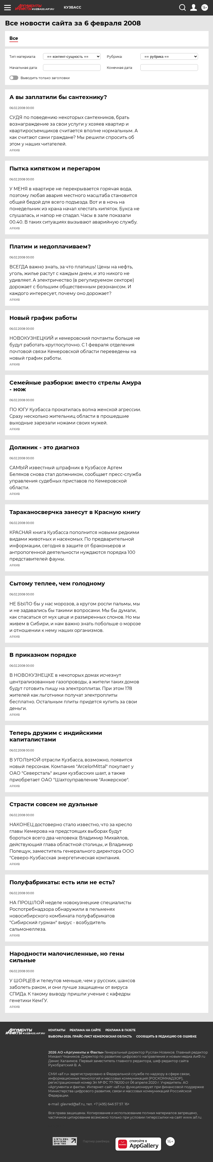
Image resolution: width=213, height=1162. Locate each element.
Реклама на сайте (85, 1030)
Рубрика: (115, 57)
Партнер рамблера (96, 1141)
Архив (14, 150)
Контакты (56, 1030)
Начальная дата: (23, 68)
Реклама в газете (120, 1030)
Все (13, 38)
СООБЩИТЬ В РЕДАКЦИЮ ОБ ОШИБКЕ (166, 1036)
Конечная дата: (120, 68)
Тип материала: (22, 57)
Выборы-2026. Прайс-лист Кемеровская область (90, 1036)
